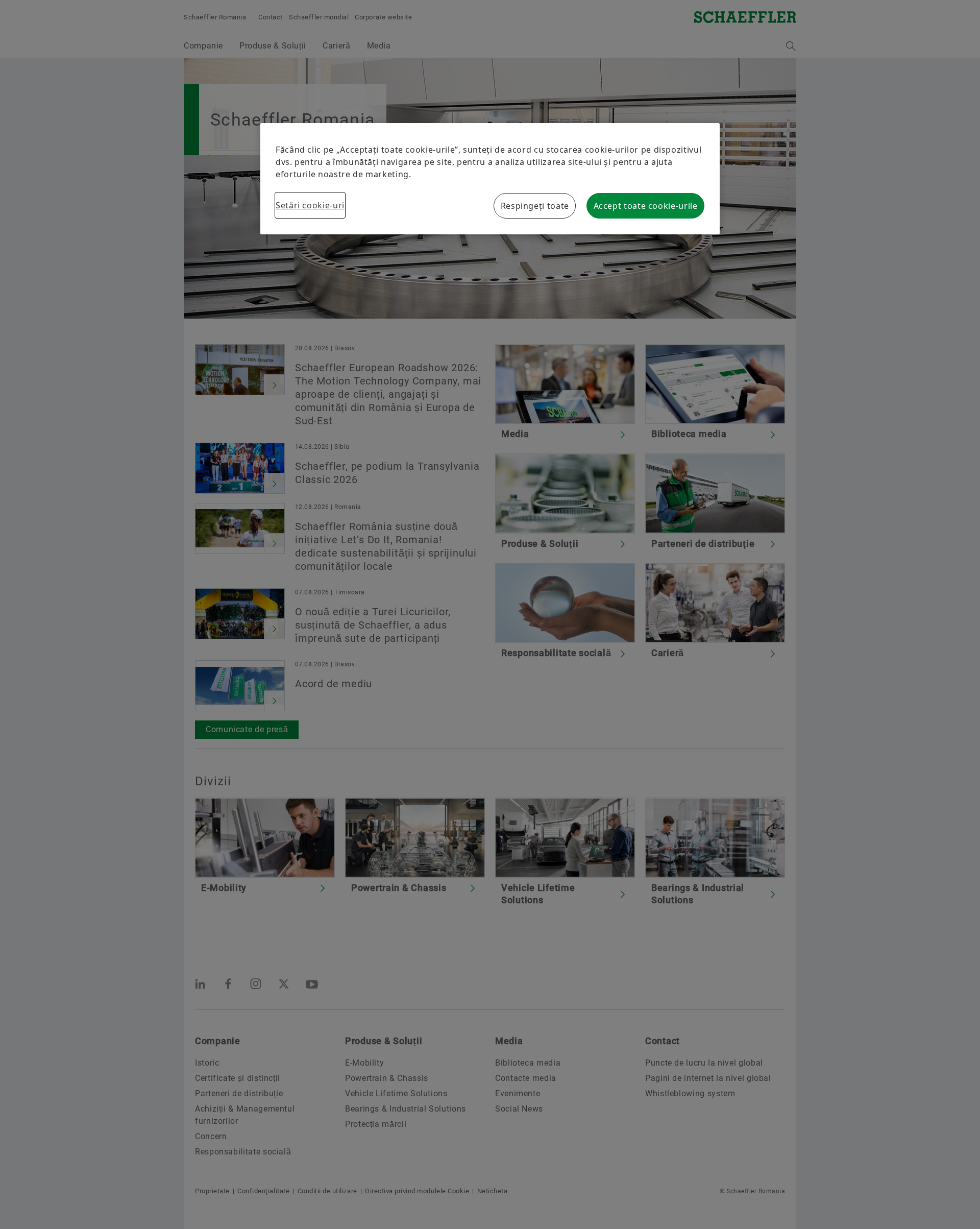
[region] (490, 178)
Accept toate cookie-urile (646, 205)
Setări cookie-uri (310, 205)
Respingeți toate (535, 205)
